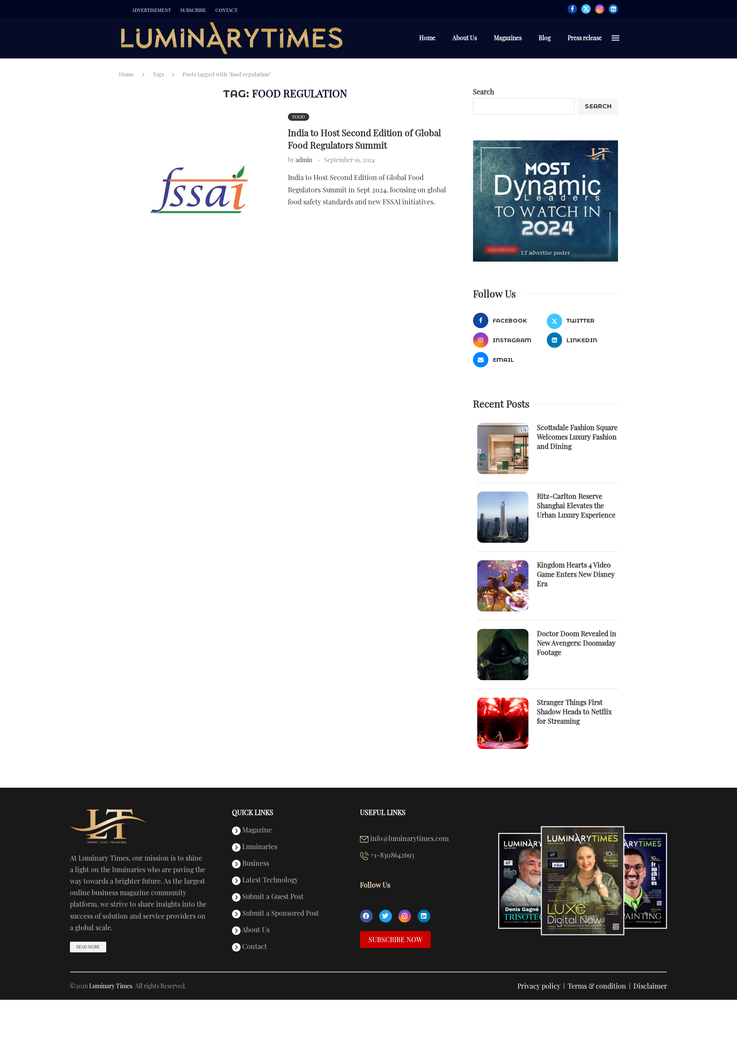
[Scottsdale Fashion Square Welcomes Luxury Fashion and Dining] (502, 448)
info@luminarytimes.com (408, 839)
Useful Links (383, 812)
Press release (585, 38)
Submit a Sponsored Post (280, 913)
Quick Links (252, 812)
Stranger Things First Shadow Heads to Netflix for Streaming (574, 712)
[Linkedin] (613, 9)
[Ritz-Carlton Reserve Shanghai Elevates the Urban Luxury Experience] (502, 517)
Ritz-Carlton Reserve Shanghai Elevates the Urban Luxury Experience (576, 506)
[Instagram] (599, 9)
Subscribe (193, 10)
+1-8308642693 (391, 855)
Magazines (508, 38)
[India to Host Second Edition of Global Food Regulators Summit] (199, 189)
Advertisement (151, 10)
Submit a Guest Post (272, 897)
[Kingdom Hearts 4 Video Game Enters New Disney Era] (502, 585)
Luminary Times (110, 986)
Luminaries (259, 847)
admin (304, 160)
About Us (465, 38)
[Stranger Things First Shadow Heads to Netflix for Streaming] (502, 723)
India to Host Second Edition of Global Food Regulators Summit (364, 138)
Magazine (256, 830)
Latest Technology (269, 880)
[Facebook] (572, 9)
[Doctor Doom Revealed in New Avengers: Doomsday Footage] (502, 654)
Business (255, 863)
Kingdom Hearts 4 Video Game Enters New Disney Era (576, 574)
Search (483, 91)
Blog (545, 38)
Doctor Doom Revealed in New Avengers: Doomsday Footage (576, 643)
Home (427, 38)
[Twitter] (586, 9)
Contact (226, 10)
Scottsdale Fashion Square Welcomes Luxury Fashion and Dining (577, 437)
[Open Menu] (615, 38)
